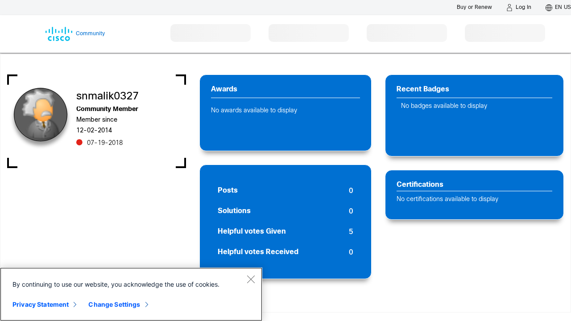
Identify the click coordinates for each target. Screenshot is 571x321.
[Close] (250, 279)
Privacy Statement (40, 304)
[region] (131, 294)
